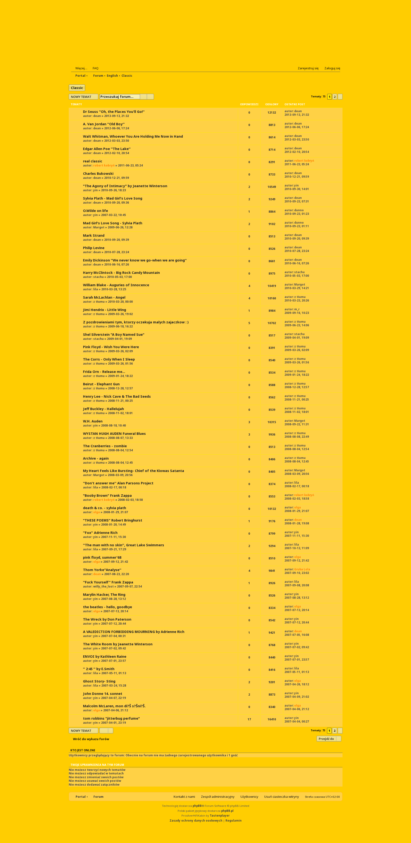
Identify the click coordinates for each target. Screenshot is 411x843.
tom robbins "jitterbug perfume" (111, 718)
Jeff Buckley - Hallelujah (103, 408)
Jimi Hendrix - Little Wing (104, 309)
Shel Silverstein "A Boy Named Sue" (113, 334)
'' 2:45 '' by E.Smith (98, 669)
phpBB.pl (227, 811)
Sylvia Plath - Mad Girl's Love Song (112, 198)
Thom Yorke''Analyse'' (102, 569)
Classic (77, 87)
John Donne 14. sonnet (102, 693)
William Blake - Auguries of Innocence (116, 285)
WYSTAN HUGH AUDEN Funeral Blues (114, 433)
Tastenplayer (220, 815)
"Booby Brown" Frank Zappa (107, 495)
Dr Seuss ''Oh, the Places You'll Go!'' (114, 111)
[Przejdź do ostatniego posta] (304, 111)
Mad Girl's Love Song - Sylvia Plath (112, 223)
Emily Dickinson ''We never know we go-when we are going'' (135, 260)
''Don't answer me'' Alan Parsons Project (118, 483)
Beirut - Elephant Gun (101, 384)
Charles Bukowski (98, 173)
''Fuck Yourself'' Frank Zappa (108, 582)
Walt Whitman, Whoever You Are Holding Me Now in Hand (133, 136)
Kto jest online (82, 750)
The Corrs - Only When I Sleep (109, 359)
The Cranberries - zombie (105, 446)
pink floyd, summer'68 (102, 557)
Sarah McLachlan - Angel (104, 297)
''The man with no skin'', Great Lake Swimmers (123, 545)
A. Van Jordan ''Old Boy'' (104, 124)
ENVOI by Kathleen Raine (104, 656)
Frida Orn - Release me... (104, 371)
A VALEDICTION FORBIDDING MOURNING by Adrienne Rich (133, 631)
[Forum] (100, 36)
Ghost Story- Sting (99, 681)
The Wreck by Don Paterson (107, 619)
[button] (340, 97)
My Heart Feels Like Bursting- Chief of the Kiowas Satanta (133, 470)
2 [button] (335, 97)
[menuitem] (93, 68)
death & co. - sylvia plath (104, 508)
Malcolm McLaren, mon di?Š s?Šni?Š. (114, 706)
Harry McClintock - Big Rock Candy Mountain (121, 272)
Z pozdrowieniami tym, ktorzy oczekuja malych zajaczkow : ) (136, 322)
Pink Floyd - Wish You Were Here (111, 347)
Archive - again (96, 458)
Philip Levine (93, 248)
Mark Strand (93, 235)
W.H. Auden (93, 421)
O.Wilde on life (95, 210)
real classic (92, 161)
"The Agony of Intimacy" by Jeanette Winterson (125, 186)
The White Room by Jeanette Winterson (117, 644)
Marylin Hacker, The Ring (104, 594)
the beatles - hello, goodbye (107, 607)
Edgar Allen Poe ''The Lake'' (107, 148)
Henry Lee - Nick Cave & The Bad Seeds (117, 396)
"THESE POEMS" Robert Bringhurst (112, 520)
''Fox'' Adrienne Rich (100, 532)
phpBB (197, 806)
